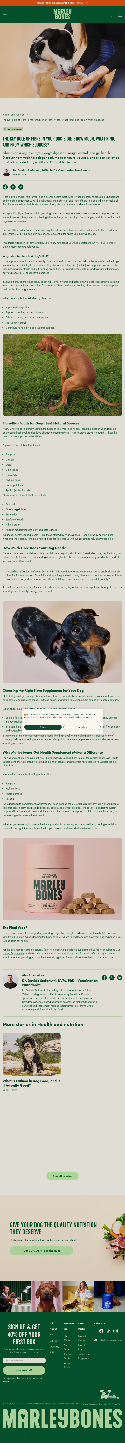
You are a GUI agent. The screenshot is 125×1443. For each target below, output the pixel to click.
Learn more (87, 717)
